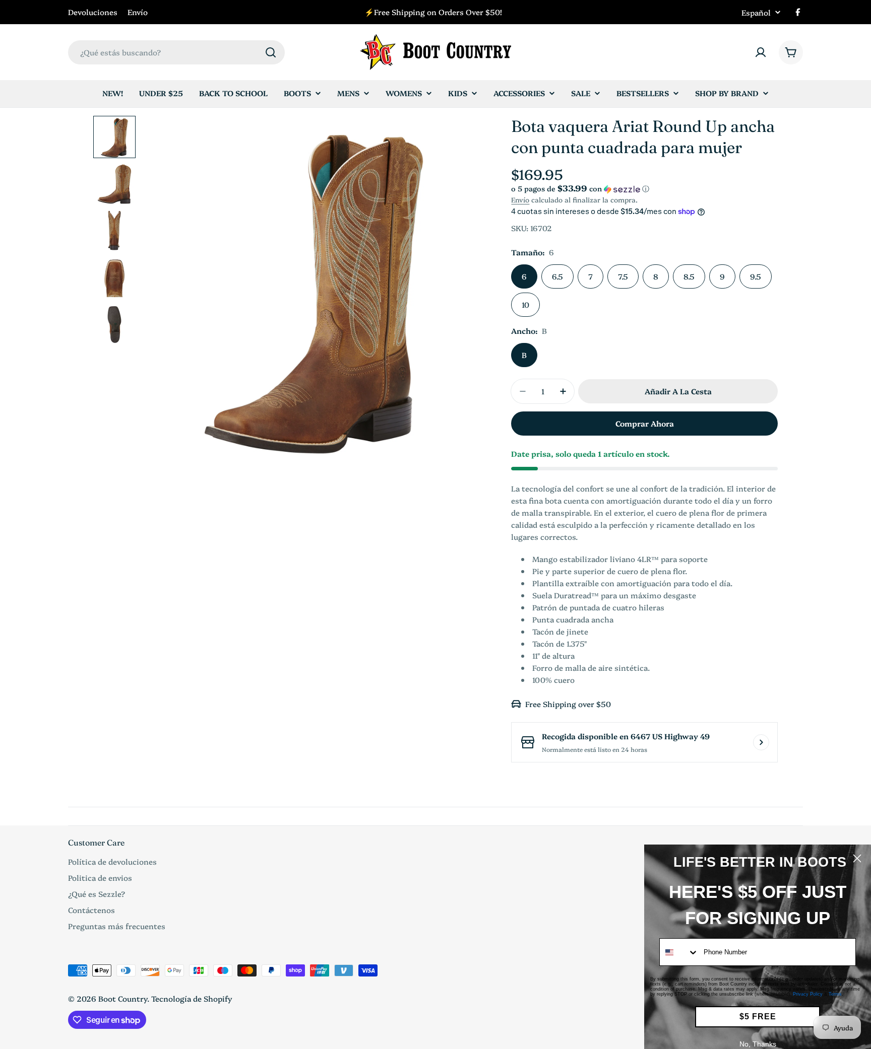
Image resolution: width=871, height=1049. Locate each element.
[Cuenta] (761, 52)
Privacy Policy (808, 994)
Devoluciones (92, 12)
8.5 (689, 276)
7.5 (623, 276)
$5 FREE (757, 1016)
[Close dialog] (857, 858)
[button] (644, 188)
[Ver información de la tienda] (761, 742)
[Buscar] (271, 52)
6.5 (557, 276)
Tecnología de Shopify (191, 998)
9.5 (755, 276)
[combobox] (176, 52)
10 (525, 304)
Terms (835, 994)
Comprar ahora (644, 423)
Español (756, 12)
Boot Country (122, 998)
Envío (138, 12)
